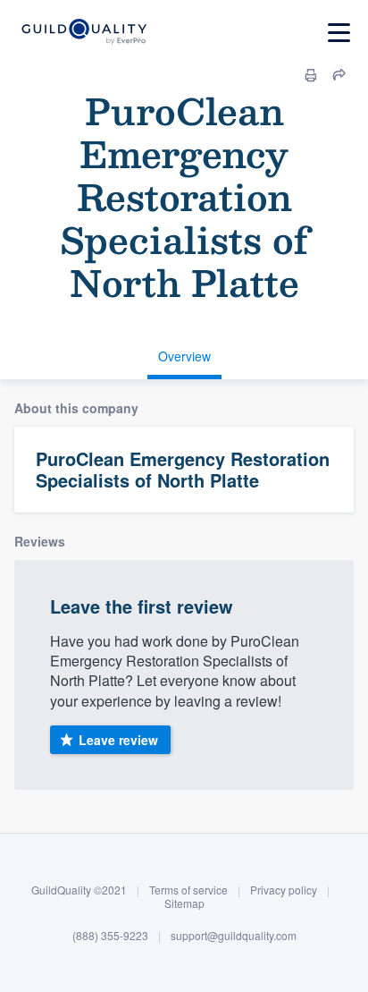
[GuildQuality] (83, 33)
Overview (184, 356)
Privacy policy (283, 889)
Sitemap (184, 903)
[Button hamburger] (339, 32)
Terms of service (188, 889)
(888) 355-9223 (110, 935)
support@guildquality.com (234, 935)
